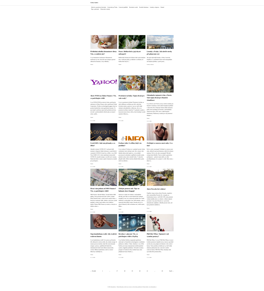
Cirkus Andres (94, 2)
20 (139, 271)
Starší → (171, 271)
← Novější (93, 271)
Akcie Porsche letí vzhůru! (156, 189)
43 (162, 271)
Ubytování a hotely (105, 9)
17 (117, 271)
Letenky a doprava (154, 7)
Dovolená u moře (133, 7)
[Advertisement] (132, 20)
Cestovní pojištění (123, 7)
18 (124, 271)
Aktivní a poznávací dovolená (98, 7)
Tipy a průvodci (95, 9)
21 (147, 271)
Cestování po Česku (112, 7)
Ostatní (162, 7)
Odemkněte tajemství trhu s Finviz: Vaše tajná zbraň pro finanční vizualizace (159, 97)
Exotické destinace (143, 7)
